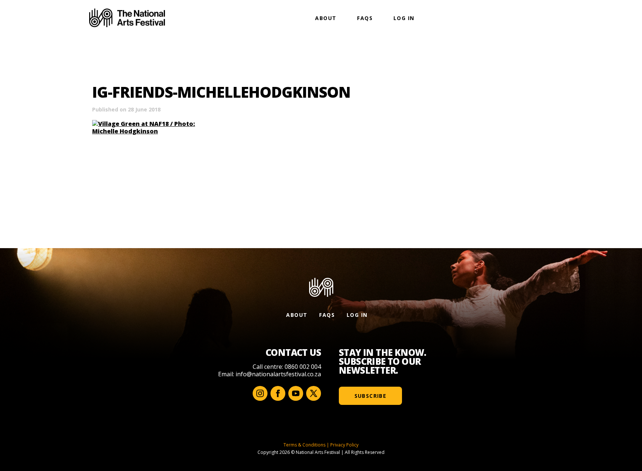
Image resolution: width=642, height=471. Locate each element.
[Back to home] (127, 18)
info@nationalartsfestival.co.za (278, 374)
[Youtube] (295, 393)
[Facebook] (277, 393)
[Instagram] (260, 393)
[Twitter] (313, 393)
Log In (403, 18)
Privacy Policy (344, 445)
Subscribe (370, 395)
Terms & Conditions (304, 445)
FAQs (365, 18)
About (325, 18)
